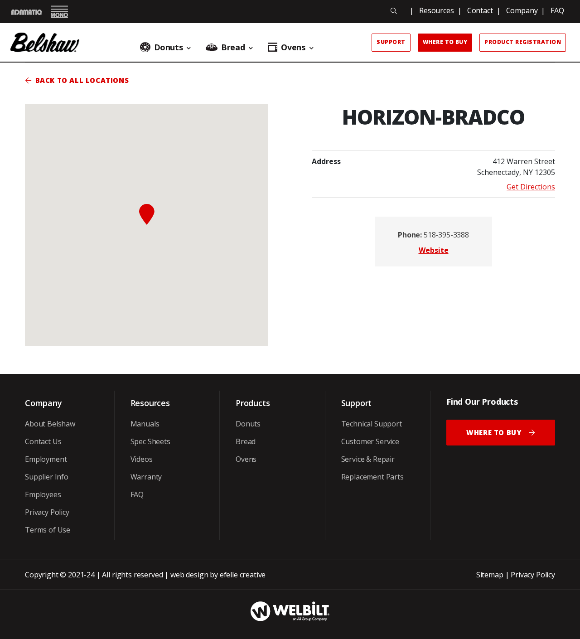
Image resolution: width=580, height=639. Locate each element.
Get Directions (531, 187)
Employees (43, 494)
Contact (480, 10)
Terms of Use (47, 530)
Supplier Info (46, 477)
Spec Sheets (150, 441)
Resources (436, 10)
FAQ (557, 10)
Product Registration (522, 42)
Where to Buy (445, 42)
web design (189, 575)
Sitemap (489, 575)
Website (434, 250)
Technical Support (371, 424)
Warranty (146, 477)
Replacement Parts (372, 477)
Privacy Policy (47, 512)
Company (522, 10)
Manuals (145, 424)
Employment (46, 459)
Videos (141, 459)
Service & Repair (368, 459)
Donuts (248, 424)
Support (391, 42)
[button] (147, 214)
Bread (246, 441)
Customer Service (370, 441)
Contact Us (43, 441)
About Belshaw (50, 424)
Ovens (246, 459)
